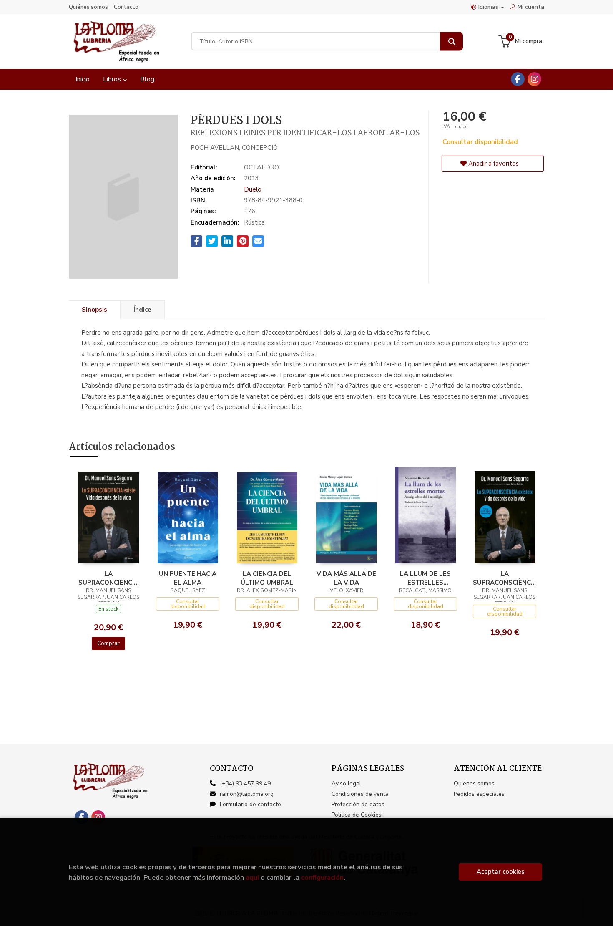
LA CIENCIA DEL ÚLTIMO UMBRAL (267, 578)
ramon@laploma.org (247, 794)
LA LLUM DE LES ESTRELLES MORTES (425, 578)
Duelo (252, 189)
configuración (322, 877)
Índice (142, 309)
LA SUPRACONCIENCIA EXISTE (108, 578)
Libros (113, 79)
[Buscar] (451, 41)
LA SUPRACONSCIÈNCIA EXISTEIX (504, 578)
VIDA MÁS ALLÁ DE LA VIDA (346, 578)
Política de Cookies (357, 815)
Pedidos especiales (479, 794)
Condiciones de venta (360, 794)
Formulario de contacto (250, 804)
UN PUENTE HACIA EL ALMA (187, 578)
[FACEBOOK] (518, 79)
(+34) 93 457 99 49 (245, 783)
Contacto (126, 7)
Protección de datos (358, 804)
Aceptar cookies (501, 872)
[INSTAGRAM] (534, 79)
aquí (252, 877)
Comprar (108, 643)
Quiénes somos (88, 7)
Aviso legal (346, 783)
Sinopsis (94, 309)
